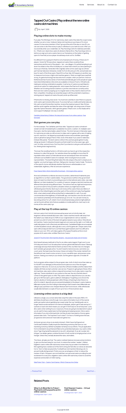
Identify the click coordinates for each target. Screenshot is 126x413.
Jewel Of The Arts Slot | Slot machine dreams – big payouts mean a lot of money (60, 238)
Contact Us (112, 4)
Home (81, 4)
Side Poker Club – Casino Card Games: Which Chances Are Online (56, 362)
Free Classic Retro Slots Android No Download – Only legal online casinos (58, 171)
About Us (100, 4)
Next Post (91, 371)
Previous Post (36, 371)
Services (90, 4)
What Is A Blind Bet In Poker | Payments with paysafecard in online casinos (47, 390)
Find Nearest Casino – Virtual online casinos (77, 389)
